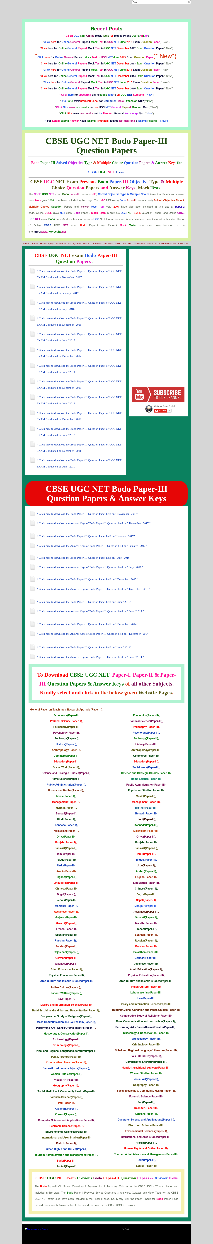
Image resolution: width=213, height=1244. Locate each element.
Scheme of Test (63, 243)
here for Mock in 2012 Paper (102, 48)
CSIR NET (183, 243)
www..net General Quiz (102, 113)
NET (130, 243)
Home (26, 243)
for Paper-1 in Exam (102, 42)
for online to (102, 94)
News (117, 243)
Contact (34, 243)
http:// (50, 231)
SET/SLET (152, 243)
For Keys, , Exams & (102, 121)
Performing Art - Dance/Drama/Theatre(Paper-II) (65, 1028)
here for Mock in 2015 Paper (102, 88)
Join (124, 243)
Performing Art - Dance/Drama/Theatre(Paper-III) (145, 1027)
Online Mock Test (167, 243)
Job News (108, 243)
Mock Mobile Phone (107, 35)
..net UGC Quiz (102, 107)
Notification (139, 243)
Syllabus (77, 243)
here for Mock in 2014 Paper (102, 76)
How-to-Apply (46, 243)
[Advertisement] (106, 11)
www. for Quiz (103, 101)
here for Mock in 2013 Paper (102, 63)
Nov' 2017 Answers (92, 243)
